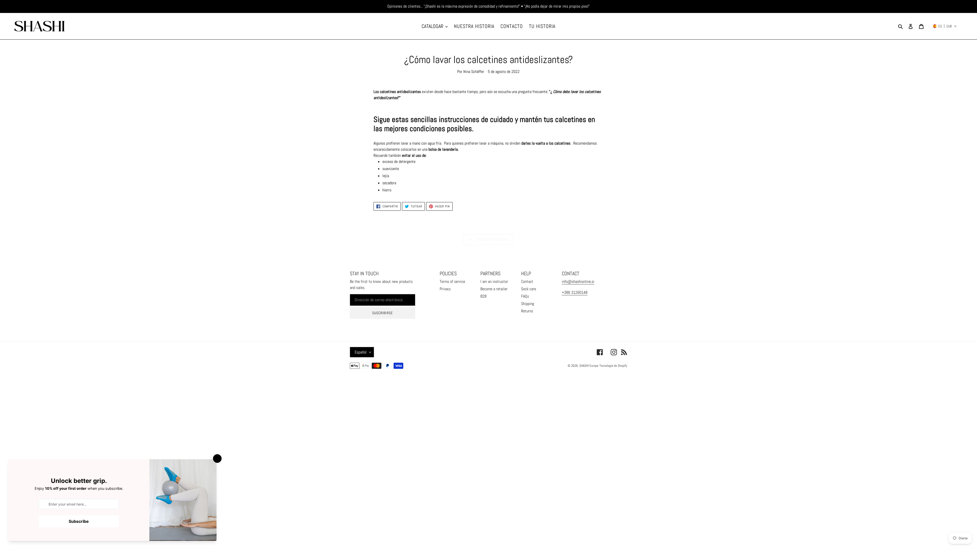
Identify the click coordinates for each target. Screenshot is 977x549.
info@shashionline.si (578, 281)
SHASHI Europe (588, 365)
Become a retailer (494, 289)
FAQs (525, 296)
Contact (527, 281)
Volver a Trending (492, 239)
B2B (483, 296)
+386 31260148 (574, 292)
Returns (527, 311)
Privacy (445, 289)
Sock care (528, 289)
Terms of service (452, 281)
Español (361, 352)
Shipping (527, 303)
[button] (945, 26)
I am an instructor (494, 281)
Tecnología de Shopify (613, 365)
